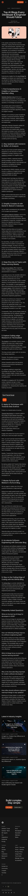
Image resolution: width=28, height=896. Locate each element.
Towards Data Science (7, 413)
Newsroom (4, 856)
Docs (16, 828)
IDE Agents (4, 833)
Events (3, 858)
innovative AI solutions (9, 187)
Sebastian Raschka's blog (8, 97)
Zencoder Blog (22, 548)
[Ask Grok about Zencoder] (14, 893)
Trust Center (18, 856)
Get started (20, 2)
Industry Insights (15, 8)
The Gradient (5, 341)
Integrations (5, 837)
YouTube (4, 872)
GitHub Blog (7, 583)
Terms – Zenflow (19, 849)
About (3, 847)
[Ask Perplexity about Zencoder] (8, 893)
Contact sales (17, 807)
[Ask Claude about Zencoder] (6, 893)
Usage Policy (18, 854)
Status (16, 837)
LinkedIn (4, 870)
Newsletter (18, 833)
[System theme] (5, 886)
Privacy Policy (19, 851)
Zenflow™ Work (6, 830)
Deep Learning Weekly (8, 268)
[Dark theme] (8, 886)
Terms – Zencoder (20, 847)
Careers (4, 849)
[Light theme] (3, 886)
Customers (4, 854)
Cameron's (5, 155)
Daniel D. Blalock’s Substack (11, 214)
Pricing (3, 841)
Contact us (4, 866)
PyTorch (4, 491)
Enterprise (4, 839)
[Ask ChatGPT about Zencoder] (3, 893)
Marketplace (18, 830)
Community (5, 868)
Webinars (17, 835)
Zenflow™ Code (6, 828)
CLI (2, 835)
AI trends (8, 173)
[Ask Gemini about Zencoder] (11, 893)
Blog (9, 8)
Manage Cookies (19, 858)
